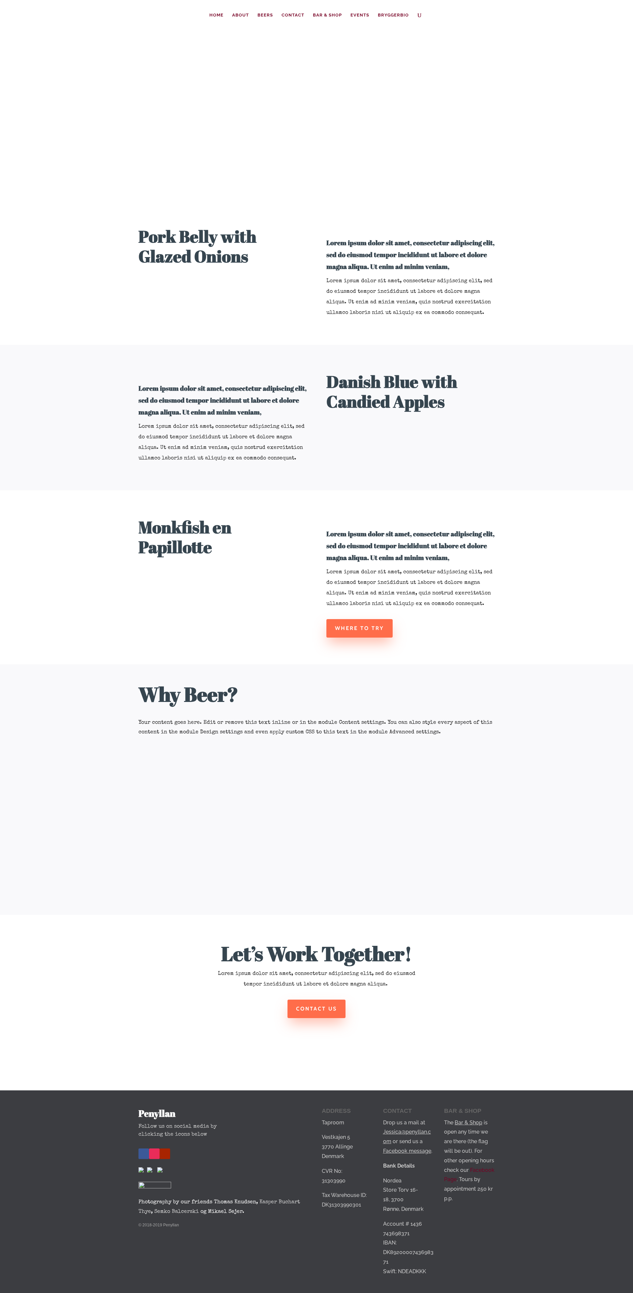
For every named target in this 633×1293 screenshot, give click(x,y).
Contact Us (316, 1009)
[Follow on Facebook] (143, 1153)
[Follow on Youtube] (165, 1153)
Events (359, 15)
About (240, 15)
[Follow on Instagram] (154, 1153)
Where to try (359, 628)
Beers (265, 15)
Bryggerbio (393, 15)
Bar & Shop (327, 15)
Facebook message (407, 1151)
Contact (293, 15)
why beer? (167, 152)
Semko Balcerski (176, 1211)
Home (216, 15)
